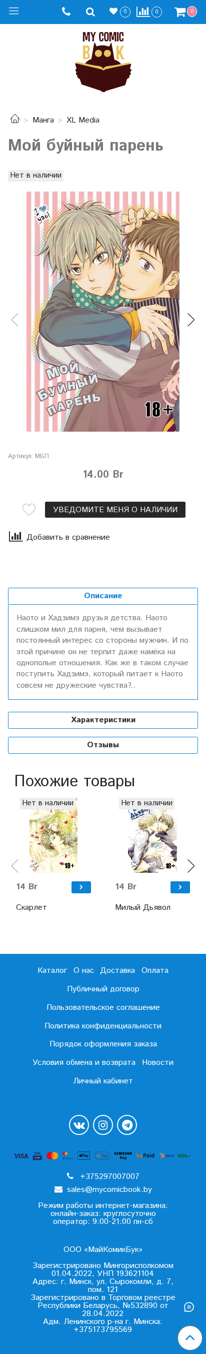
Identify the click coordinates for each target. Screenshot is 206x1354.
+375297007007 (109, 1176)
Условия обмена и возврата (84, 1062)
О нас (84, 970)
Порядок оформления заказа (103, 1044)
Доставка (117, 970)
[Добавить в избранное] (29, 509)
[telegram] (127, 1125)
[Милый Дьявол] (152, 835)
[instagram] (103, 1125)
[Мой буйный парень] (103, 312)
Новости (158, 1062)
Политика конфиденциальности (103, 1026)
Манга (43, 120)
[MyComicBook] (103, 60)
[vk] (79, 1125)
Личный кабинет (103, 1081)
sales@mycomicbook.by (108, 1189)
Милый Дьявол (142, 907)
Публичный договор (103, 989)
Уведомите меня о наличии (115, 510)
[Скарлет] (53, 835)
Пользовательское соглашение (103, 1007)
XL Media (83, 120)
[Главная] (15, 120)
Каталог (52, 970)
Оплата (155, 970)
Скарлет (31, 907)
